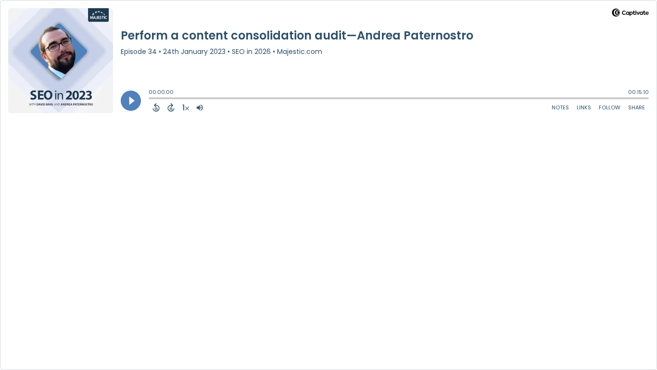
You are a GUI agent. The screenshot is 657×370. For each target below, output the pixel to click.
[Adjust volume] (200, 107)
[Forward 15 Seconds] (171, 107)
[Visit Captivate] (630, 14)
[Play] (131, 101)
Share (636, 107)
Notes (560, 107)
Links (584, 107)
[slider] (151, 99)
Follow (609, 107)
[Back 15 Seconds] (156, 107)
